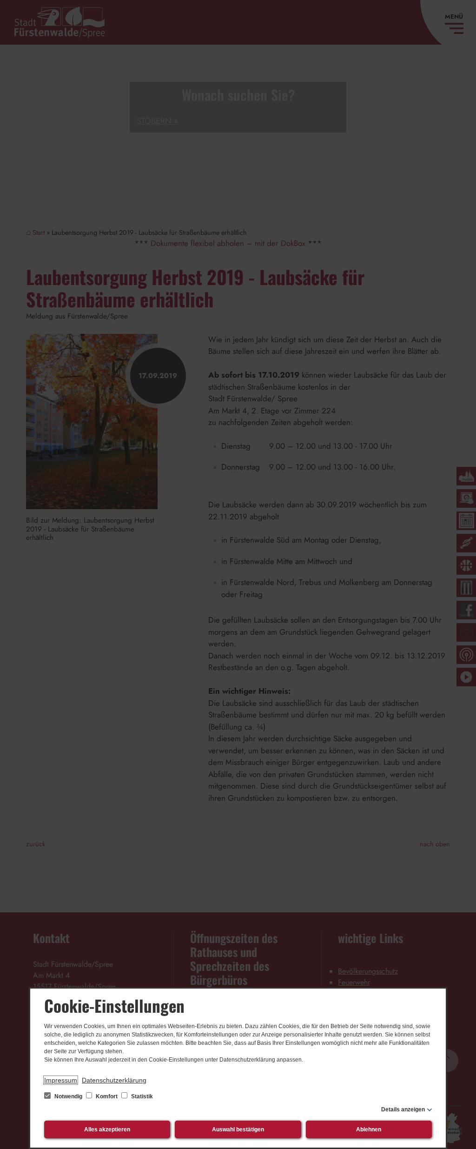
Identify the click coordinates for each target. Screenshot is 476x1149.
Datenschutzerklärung (114, 1080)
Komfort (106, 1096)
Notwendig (68, 1096)
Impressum (60, 1080)
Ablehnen (368, 1129)
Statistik (141, 1096)
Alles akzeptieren (107, 1129)
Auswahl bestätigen (238, 1129)
